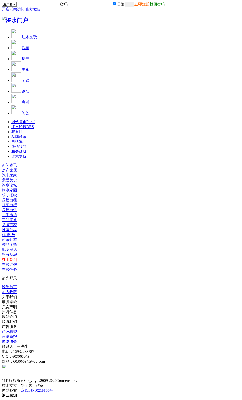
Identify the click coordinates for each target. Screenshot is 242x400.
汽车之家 (9, 175)
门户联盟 (9, 332)
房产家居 (9, 170)
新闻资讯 (9, 165)
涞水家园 (9, 190)
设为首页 (9, 287)
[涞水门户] (15, 20)
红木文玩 (29, 37)
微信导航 (18, 147)
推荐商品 (9, 230)
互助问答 (9, 220)
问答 (25, 113)
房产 (25, 59)
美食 (25, 70)
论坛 (25, 91)
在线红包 (9, 264)
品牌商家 (18, 137)
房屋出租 (9, 200)
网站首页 (23, 122)
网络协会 (9, 342)
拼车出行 (9, 205)
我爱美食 (9, 180)
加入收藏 (9, 292)
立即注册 (142, 4)
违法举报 (9, 337)
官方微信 (33, 9)
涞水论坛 (22, 127)
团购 (25, 80)
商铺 (25, 102)
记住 (120, 4)
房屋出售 (9, 210)
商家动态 (9, 240)
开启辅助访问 (13, 9)
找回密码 (157, 4)
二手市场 (9, 215)
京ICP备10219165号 (37, 390)
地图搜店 (9, 250)
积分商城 (18, 152)
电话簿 (17, 142)
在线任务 (9, 269)
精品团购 (9, 245)
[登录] (129, 4)
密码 (64, 4)
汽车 (25, 48)
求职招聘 (9, 195)
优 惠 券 (8, 235)
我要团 (17, 132)
